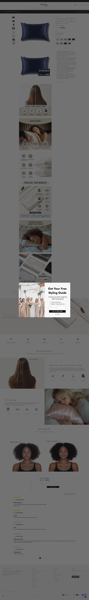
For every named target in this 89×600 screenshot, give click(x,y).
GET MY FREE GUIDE (57, 311)
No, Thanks (57, 314)
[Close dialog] (69, 284)
